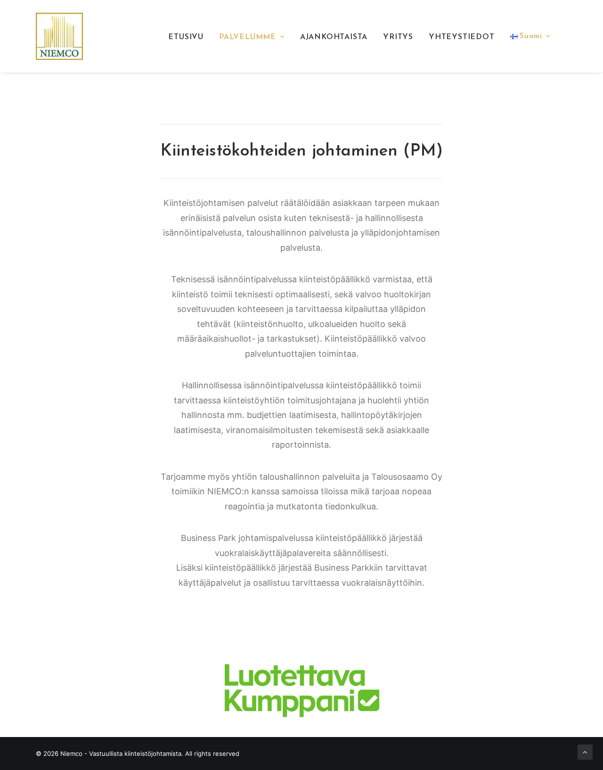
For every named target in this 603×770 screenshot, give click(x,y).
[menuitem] (186, 37)
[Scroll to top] (585, 751)
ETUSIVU (186, 37)
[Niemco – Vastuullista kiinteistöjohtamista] (59, 36)
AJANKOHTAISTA (333, 37)
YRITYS (398, 37)
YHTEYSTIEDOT (462, 37)
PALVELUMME (247, 37)
